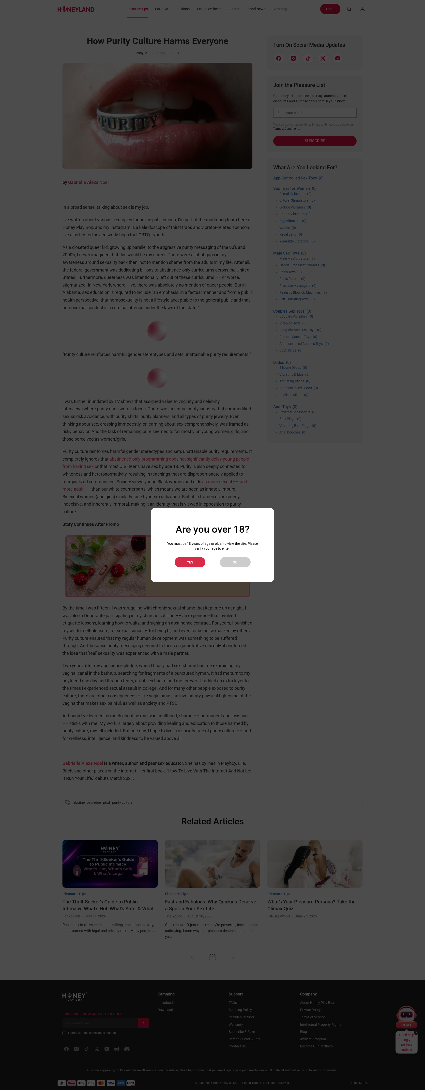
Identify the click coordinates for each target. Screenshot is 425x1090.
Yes (190, 562)
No (235, 562)
